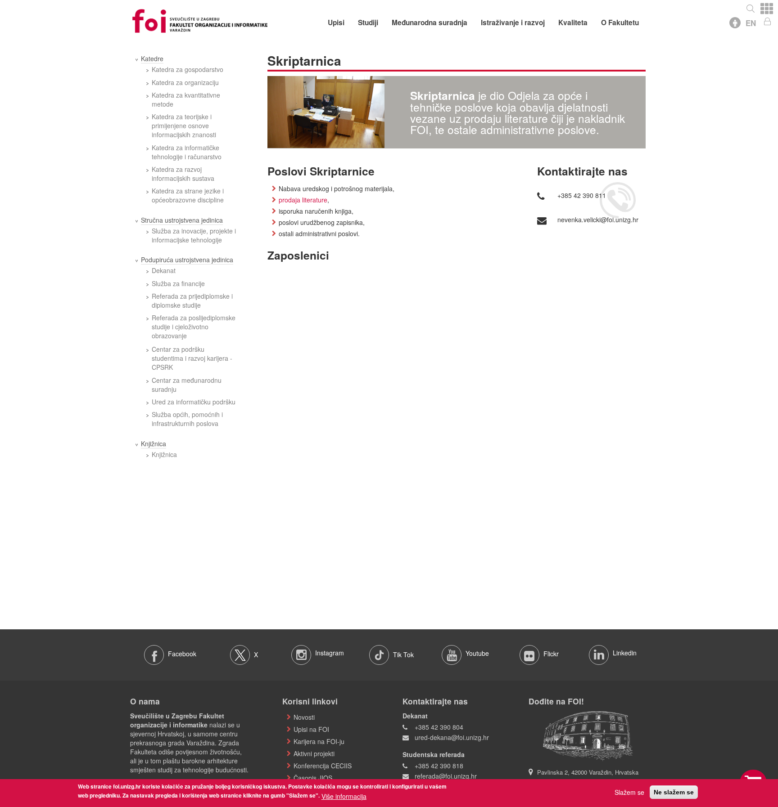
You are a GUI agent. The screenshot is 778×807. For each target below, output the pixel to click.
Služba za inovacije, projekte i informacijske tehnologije (194, 235)
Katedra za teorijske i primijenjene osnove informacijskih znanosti (184, 125)
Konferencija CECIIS (323, 765)
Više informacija (343, 795)
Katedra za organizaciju (185, 82)
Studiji (368, 22)
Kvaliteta (573, 22)
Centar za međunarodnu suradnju (187, 385)
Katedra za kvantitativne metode (186, 99)
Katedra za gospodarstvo (187, 69)
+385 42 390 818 (439, 765)
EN (751, 23)
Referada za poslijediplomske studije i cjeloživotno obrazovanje (193, 326)
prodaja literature (303, 199)
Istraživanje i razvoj (513, 22)
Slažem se (629, 792)
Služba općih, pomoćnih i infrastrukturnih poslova (187, 419)
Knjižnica (164, 454)
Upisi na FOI (311, 729)
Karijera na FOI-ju (319, 741)
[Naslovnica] (199, 19)
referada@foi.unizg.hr (446, 775)
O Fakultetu (620, 22)
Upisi (336, 22)
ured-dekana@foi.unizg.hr (452, 737)
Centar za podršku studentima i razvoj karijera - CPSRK (192, 358)
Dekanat (164, 270)
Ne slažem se (674, 792)
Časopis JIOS (313, 777)
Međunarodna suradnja (429, 22)
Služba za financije (178, 283)
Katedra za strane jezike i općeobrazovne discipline (188, 195)
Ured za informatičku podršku (193, 401)
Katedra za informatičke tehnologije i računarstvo (187, 152)
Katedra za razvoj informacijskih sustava (183, 174)
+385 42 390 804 (439, 726)
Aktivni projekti (314, 753)
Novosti (304, 717)
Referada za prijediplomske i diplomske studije (192, 300)
